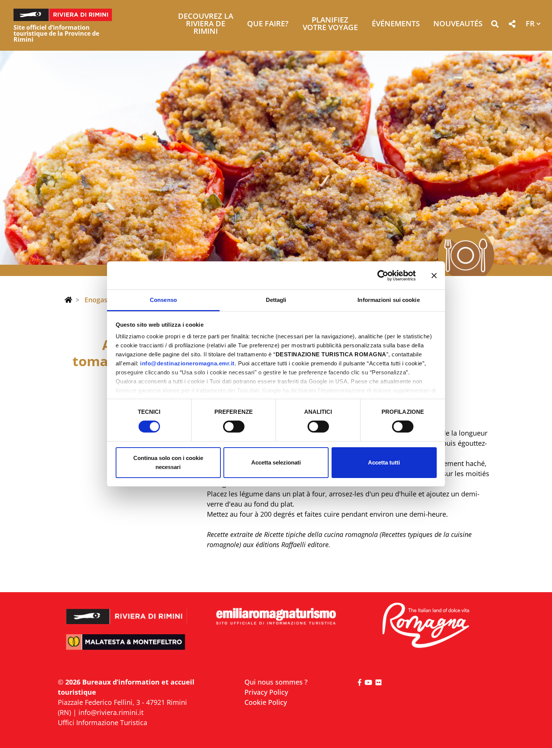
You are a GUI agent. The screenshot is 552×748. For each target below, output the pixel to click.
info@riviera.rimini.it (110, 712)
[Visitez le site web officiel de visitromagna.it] (425, 626)
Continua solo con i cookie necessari (168, 462)
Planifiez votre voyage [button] (330, 24)
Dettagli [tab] (276, 300)
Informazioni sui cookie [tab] (388, 300)
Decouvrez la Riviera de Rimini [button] (205, 24)
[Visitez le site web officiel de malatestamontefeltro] (127, 647)
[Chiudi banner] (434, 275)
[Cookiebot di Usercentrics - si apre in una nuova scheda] (383, 275)
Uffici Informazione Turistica (102, 722)
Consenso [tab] (163, 300)
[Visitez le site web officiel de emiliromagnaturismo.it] (276, 617)
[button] (494, 25)
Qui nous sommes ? (276, 681)
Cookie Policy (265, 702)
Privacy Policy (266, 692)
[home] (68, 299)
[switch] (233, 427)
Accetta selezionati (276, 462)
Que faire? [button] (267, 24)
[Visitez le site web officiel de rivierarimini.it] (127, 611)
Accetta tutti (384, 462)
